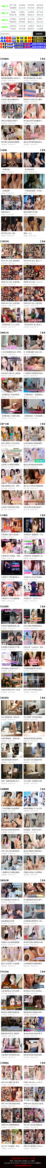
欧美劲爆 (22, 19)
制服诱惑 (13, 21)
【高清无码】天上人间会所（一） (13, 324)
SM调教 (22, 14)
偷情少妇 (40, 14)
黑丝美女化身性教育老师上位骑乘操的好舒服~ (18, 829)
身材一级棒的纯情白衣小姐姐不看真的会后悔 (17, 781)
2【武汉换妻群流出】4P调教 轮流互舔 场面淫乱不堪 (20, 352)
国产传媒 (40, 12)
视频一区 (5, 6)
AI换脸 (13, 12)
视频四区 (5, 27)
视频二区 (5, 13)
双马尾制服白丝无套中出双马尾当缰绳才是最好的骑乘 (21, 899)
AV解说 (22, 12)
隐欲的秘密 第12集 (31, 212)
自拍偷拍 (22, 5)
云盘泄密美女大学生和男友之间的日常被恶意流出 (19, 991)
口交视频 (40, 28)
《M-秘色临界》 (30, 169)
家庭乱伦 (31, 14)
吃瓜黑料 (31, 5)
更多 (43, 58)
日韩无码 (13, 26)
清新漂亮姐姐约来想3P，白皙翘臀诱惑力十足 (18, 759)
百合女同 (22, 8)
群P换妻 (22, 21)
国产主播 (13, 5)
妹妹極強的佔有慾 (7, 921)
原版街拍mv (5, 212)
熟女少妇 (40, 21)
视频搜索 (39, 34)
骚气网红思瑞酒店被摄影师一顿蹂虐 (14, 142)
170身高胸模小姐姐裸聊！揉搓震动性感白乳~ (18, 808)
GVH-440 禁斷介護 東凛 (10, 1082)
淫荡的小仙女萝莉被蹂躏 (10, 942)
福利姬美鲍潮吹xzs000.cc (10, 78)
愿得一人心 (28, 233)
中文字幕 (22, 26)
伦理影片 (40, 19)
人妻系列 (31, 26)
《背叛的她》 (6, 169)
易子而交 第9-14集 (8, 233)
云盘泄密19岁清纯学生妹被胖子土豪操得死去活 (18, 1055)
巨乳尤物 (22, 28)
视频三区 (5, 20)
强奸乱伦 (40, 26)
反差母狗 (31, 12)
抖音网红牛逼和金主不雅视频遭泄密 (14, 647)
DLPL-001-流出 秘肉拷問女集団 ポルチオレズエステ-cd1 (22, 260)
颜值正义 (31, 21)
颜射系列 (31, 28)
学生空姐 (31, 8)
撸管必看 (40, 8)
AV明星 (13, 28)
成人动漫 (31, 19)
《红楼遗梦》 (6, 190)
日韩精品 (13, 19)
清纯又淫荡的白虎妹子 (9, 120)
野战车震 (13, 14)
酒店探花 (40, 5)
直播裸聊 (13, 8)
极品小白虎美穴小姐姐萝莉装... (12, 963)
